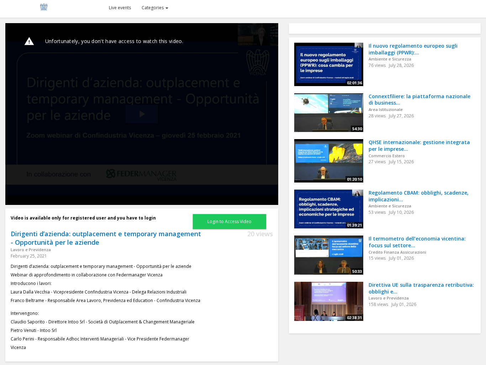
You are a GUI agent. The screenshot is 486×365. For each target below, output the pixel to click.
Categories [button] (153, 8)
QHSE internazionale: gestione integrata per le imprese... (419, 145)
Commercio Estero (387, 155)
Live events (120, 8)
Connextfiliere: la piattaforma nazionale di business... (419, 99)
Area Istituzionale (386, 109)
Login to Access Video (229, 221)
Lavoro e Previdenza (31, 249)
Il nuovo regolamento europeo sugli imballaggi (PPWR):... (413, 49)
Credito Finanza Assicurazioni (397, 252)
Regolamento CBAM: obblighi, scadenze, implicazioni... (419, 196)
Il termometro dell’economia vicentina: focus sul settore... (417, 242)
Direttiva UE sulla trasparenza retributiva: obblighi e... (421, 288)
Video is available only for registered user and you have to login (83, 218)
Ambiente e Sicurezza (390, 59)
